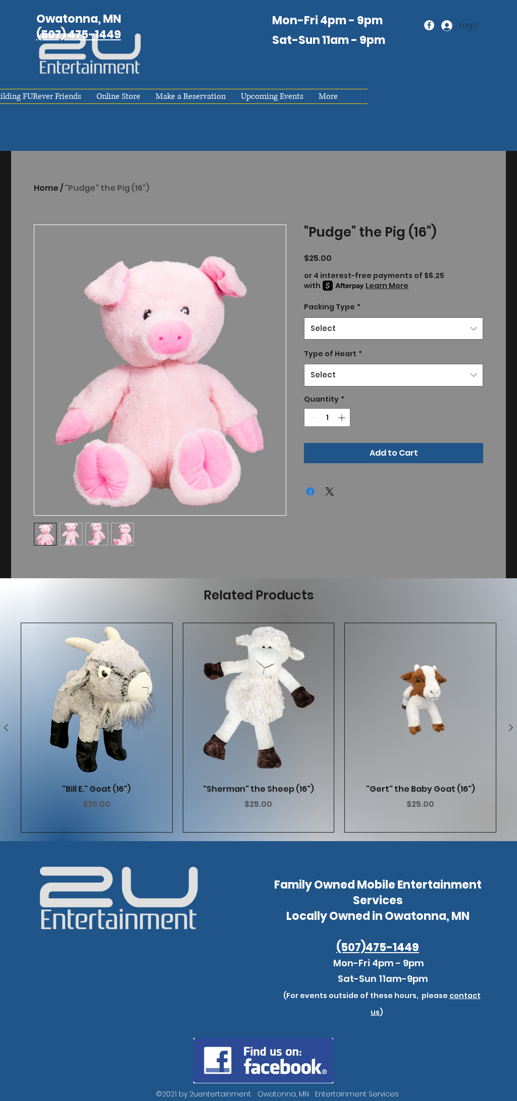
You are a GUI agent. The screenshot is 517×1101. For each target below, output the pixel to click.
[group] (258, 727)
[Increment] (342, 417)
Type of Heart (333, 354)
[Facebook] (429, 25)
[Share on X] (330, 491)
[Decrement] (311, 417)
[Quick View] (96, 698)
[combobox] (393, 328)
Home (46, 188)
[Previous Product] (6, 728)
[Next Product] (511, 728)
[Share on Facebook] (310, 491)
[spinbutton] (327, 417)
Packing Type (332, 307)
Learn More (387, 286)
